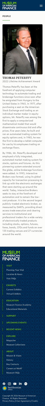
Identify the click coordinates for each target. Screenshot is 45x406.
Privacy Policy (8, 401)
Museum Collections (15, 344)
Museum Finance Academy (18, 304)
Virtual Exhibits (13, 293)
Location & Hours (14, 274)
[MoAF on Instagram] (9, 384)
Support (11, 315)
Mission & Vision (13, 355)
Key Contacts (12, 364)
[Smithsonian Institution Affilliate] (11, 388)
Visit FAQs (11, 278)
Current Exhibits (13, 289)
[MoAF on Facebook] (4, 384)
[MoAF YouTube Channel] (14, 384)
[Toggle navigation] (41, 5)
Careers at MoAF (14, 368)
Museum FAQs (13, 372)
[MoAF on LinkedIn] (20, 383)
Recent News (13, 329)
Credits (35, 401)
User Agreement (23, 401)
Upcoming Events (16, 322)
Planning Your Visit (15, 269)
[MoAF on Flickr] (25, 384)
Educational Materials (16, 309)
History (9, 359)
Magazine (11, 340)
